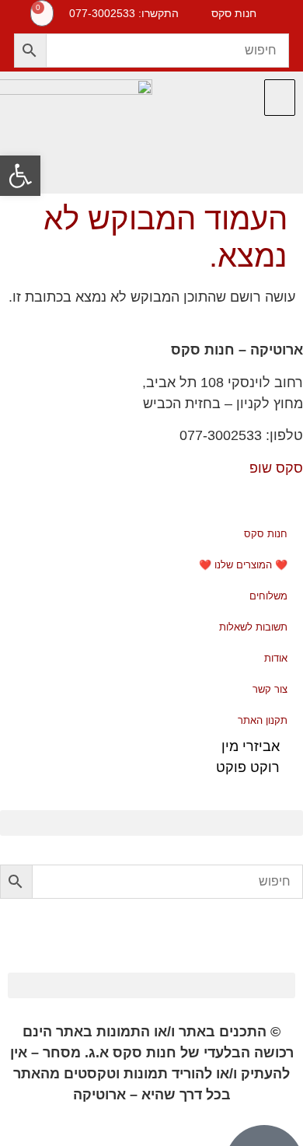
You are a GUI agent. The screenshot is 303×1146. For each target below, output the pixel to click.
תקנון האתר (262, 720)
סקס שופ (276, 468)
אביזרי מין (250, 746)
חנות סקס (265, 534)
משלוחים (268, 596)
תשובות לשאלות (253, 627)
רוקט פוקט (248, 767)
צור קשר (269, 689)
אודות (275, 658)
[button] (279, 97)
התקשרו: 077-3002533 (124, 13)
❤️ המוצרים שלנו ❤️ (243, 565)
